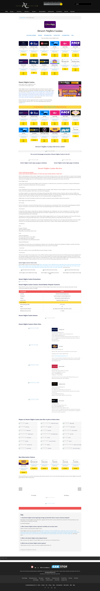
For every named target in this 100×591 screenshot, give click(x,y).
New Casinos (66, 585)
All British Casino (33, 46)
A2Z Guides (72, 11)
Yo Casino (36, 91)
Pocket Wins (64, 578)
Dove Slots (57, 580)
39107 (23, 102)
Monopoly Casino (33, 578)
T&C (46, 585)
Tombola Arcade (55, 578)
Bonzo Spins (37, 95)
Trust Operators (59, 11)
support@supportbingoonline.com (61, 355)
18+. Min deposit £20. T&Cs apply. (44, 50)
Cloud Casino (24, 95)
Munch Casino (36, 93)
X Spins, (41, 264)
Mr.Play (54, 46)
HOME (6, 11)
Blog (74, 585)
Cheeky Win (31, 97)
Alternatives (65, 35)
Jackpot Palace (40, 266)
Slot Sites (33, 11)
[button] (20, 489)
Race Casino (75, 46)
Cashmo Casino (49, 580)
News (54, 585)
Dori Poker (74, 266)
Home (39, 585)
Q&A (71, 585)
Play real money (31, 35)
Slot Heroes (24, 93)
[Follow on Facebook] (45, 587)
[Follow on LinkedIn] (54, 587)
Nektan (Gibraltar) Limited (50, 107)
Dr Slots (42, 580)
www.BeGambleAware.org (50, 572)
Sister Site (66, 11)
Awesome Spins (49, 95)
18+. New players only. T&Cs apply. (23, 50)
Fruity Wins (36, 94)
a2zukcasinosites (23, 17)
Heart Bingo (24, 578)
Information (48, 35)
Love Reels (48, 93)
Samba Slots (29, 93)
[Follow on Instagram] (51, 587)
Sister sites (57, 35)
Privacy (50, 585)
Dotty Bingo (35, 580)
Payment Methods (42, 11)
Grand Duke (30, 94)
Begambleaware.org (23, 51)
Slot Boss (76, 578)
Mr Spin (70, 578)
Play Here (34, 55)
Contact (43, 585)
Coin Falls (26, 97)
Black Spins (43, 95)
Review (40, 35)
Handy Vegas (25, 94)
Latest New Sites (51, 11)
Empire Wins (42, 94)
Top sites (11, 11)
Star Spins (41, 578)
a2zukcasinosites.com (30, 585)
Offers (23, 54)
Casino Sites (19, 11)
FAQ (72, 35)
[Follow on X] (48, 587)
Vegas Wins (48, 91)
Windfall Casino (42, 91)
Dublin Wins (47, 94)
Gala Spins (47, 578)
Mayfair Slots (42, 93)
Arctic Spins (21, 97)
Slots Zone (67, 264)
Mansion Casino (44, 46)
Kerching (32, 91)
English (77, 4)
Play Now (23, 472)
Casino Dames (31, 95)
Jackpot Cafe (64, 580)
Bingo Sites (27, 11)
